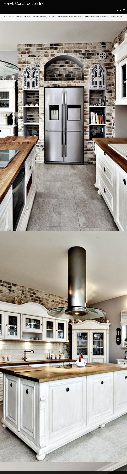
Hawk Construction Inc (24, 3)
